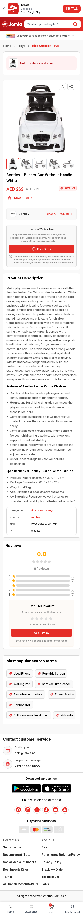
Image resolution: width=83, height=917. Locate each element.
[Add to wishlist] (62, 86)
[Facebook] (18, 810)
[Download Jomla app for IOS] (56, 788)
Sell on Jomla (12, 847)
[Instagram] (27, 810)
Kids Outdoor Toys (42, 510)
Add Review (41, 633)
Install (72, 8)
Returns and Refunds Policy (61, 855)
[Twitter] (37, 810)
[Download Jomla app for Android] (26, 788)
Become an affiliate (16, 855)
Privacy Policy (51, 862)
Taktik (7, 877)
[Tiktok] (46, 810)
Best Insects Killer (15, 869)
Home (7, 46)
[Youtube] (55, 810)
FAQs (45, 884)
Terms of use (51, 877)
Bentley (35, 517)
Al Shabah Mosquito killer (20, 884)
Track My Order (53, 869)
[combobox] (49, 24)
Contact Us (11, 840)
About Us (48, 840)
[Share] (71, 86)
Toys (22, 46)
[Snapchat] (64, 810)
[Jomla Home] (12, 24)
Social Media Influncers (19, 862)
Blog (45, 847)
